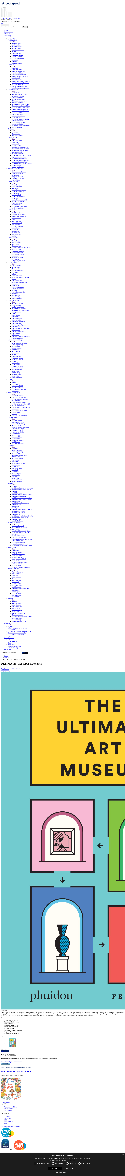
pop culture (15, 60)
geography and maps (18, 428)
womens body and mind (19, 621)
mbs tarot (14, 414)
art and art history (17, 46)
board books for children (19, 99)
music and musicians (18, 58)
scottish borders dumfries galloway (22, 494)
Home (6, 30)
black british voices (17, 173)
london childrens (16, 145)
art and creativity (16, 48)
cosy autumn (15, 353)
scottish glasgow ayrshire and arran (22, 509)
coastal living (15, 349)
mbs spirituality (16, 412)
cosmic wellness (16, 603)
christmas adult (16, 134)
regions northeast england (19, 157)
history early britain (17, 318)
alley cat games (16, 242)
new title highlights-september (20, 88)
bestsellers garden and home (20, 76)
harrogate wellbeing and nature (21, 567)
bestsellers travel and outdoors (20, 83)
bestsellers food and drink (19, 74)
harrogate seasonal (17, 564)
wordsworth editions (18, 208)
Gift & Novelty (12, 262)
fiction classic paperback (19, 190)
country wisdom (16, 312)
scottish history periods (18, 512)
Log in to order (5, 1051)
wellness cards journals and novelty (22, 545)
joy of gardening (16, 364)
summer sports (16, 592)
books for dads (16, 453)
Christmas (11, 129)
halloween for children (18, 116)
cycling (14, 578)
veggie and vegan (17, 234)
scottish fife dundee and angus (20, 503)
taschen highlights (17, 63)
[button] (62, 1173)
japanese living (16, 363)
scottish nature (16, 442)
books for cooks (16, 218)
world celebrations (17, 480)
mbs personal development (19, 410)
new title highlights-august (19, 86)
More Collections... (17, 127)
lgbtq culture (15, 175)
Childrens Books (13, 89)
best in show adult (17, 69)
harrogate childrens (17, 555)
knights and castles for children (21, 125)
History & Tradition (13, 300)
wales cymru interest (18, 167)
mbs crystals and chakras (19, 402)
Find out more (5, 1062)
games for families (17, 112)
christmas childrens (17, 102)
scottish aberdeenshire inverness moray (23, 488)
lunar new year (16, 465)
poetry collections (17, 203)
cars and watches (17, 348)
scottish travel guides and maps (21, 588)
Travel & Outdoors (13, 568)
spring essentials (16, 473)
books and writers (17, 186)
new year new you (17, 369)
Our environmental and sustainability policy (20, 631)
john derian (15, 256)
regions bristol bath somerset (20, 147)
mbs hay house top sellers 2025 (21, 404)
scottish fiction (16, 205)
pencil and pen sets (17, 540)
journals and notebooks (18, 536)
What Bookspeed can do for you (17, 628)
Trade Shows (12, 547)
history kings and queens (19, 325)
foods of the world (17, 223)
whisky (14, 236)
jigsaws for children (17, 252)
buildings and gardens (18, 307)
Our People (11, 629)
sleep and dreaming (17, 615)
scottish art (15, 61)
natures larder (15, 228)
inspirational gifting (17, 280)
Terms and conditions (10, 1107)
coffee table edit (16, 351)
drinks (13, 219)
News (9, 643)
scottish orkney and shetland (20, 517)
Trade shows (11, 644)
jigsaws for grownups (18, 254)
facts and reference (17, 270)
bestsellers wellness (17, 84)
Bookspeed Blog (13, 648)
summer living (16, 372)
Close (9, 37)
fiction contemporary (18, 191)
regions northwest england (19, 158)
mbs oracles (15, 409)
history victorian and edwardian (21, 336)
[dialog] (62, 1164)
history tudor (15, 335)
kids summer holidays (18, 124)
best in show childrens (18, 71)
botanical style (16, 346)
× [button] (123, 1155)
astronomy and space (18, 422)
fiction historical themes (18, 196)
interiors (14, 361)
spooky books (16, 295)
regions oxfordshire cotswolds (20, 160)
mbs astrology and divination (20, 399)
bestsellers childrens (17, 73)
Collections (7, 35)
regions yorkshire (17, 165)
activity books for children (19, 94)
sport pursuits (15, 590)
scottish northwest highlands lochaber (22, 516)
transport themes (16, 593)
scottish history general (18, 511)
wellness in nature (17, 618)
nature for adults (16, 435)
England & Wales (13, 137)
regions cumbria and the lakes (20, 149)
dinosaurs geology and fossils (20, 107)
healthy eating (16, 224)
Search (3, 27)
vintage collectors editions (19, 206)
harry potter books (17, 117)
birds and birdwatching (18, 424)
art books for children (18, 50)
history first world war (18, 321)
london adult (15, 144)
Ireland (10, 379)
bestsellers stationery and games (21, 81)
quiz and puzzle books (18, 292)
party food (15, 229)
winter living (15, 376)
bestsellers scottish (17, 79)
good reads (15, 198)
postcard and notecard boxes (20, 544)
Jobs (5, 1123)
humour (14, 279)
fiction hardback (16, 195)
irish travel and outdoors (19, 389)
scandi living (15, 371)
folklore (14, 274)
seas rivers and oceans (18, 443)
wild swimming (16, 595)
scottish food (15, 231)
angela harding (16, 45)
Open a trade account (15, 1062)
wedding (14, 476)
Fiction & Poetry (13, 181)
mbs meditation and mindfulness (21, 407)
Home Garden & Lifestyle (15, 340)
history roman (16, 330)
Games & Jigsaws (13, 237)
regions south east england (19, 162)
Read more (72, 1160)
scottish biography (17, 493)
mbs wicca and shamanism (19, 415)
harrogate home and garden (19, 562)
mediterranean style (17, 368)
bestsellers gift (16, 78)
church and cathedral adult (19, 308)
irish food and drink (17, 226)
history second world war (19, 331)
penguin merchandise (18, 201)
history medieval (16, 326)
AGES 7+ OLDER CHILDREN (10, 668)
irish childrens (16, 384)
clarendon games (16, 246)
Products (6, 657)
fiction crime (15, 193)
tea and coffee (16, 232)
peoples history (16, 180)
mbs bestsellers (16, 400)
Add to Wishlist (5, 1063)
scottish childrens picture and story (22, 498)
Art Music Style (12, 40)
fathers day (15, 272)
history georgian (16, 323)
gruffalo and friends (17, 114)
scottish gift (15, 293)
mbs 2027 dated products (19, 397)
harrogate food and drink (19, 559)
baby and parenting (17, 344)
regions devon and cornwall (20, 150)
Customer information (14, 646)
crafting (14, 51)
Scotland (10, 483)
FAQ (9, 636)
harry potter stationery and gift (20, 119)
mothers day (15, 466)
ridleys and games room (18, 260)
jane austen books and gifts (19, 200)
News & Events (9, 638)
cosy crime (15, 188)
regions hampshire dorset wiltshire (21, 155)
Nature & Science (13, 417)
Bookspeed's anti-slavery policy (17, 633)
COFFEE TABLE (6, 671)
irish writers (15, 391)
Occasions (11, 445)
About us (7, 623)
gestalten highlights (17, 55)
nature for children (17, 437)
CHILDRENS (5, 670)
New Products (8, 32)
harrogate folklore (17, 557)
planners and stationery (18, 542)
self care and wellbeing (18, 613)
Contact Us (7, 649)
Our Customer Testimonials (16, 634)
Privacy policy (8, 1108)
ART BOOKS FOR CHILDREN (16, 1071)
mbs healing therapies (18, 405)
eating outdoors (16, 221)
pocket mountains (17, 585)
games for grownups (18, 251)
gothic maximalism (17, 359)
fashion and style (16, 53)
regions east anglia (17, 152)
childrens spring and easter (19, 101)
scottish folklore (16, 504)
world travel (15, 596)
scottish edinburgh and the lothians (22, 499)
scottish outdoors (16, 519)
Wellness (10, 598)
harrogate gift (15, 560)
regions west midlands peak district (22, 163)
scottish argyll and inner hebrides (21, 489)
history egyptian (16, 320)
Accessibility (8, 1110)
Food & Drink (12, 209)
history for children (17, 121)
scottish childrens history (19, 496)
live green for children (18, 178)
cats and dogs (15, 267)
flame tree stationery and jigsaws (21, 247)
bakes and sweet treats (18, 214)
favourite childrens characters (20, 111)
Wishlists (3, 18)
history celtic (15, 316)
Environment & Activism (15, 168)
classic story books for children (21, 106)
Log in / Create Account (13, 18)
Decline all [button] (70, 1168)
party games (15, 259)
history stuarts (16, 333)
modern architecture (17, 56)
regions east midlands (18, 153)
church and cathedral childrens (20, 104)
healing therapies (16, 605)
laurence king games (18, 257)
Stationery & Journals (14, 522)
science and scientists (18, 440)
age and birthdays (17, 450)
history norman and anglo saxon (21, 328)
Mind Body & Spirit (14, 392)
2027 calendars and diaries (19, 527)
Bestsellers (7, 33)
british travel (15, 142)
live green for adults (17, 177)
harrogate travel (16, 565)
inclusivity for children (18, 122)
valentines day (16, 297)
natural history (16, 433)
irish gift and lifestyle (18, 387)
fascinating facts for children (20, 109)
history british (16, 315)
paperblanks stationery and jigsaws (22, 539)
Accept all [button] (55, 1168)
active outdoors (16, 573)
